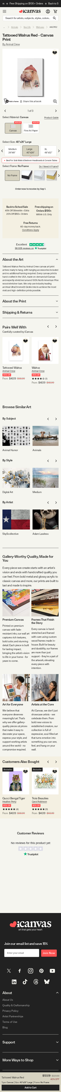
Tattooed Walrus (12, 367)
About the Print (14, 301)
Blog (4, 1027)
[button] (13, 128)
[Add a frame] (11, 101)
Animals (14, 27)
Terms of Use (9, 1021)
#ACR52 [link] (53, 27)
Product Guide (51, 117)
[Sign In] (48, 11)
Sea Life (27, 27)
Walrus (36, 367)
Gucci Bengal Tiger (13, 798)
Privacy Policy (10, 1010)
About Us (7, 999)
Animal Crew (8, 371)
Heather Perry (9, 801)
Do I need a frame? (49, 166)
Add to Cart (30, 1087)
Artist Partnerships (12, 1016)
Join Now (49, 953)
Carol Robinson (39, 801)
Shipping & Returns (17, 312)
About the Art (12, 259)
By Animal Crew (11, 44)
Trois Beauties (40, 798)
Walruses (40, 27)
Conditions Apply (30, 230)
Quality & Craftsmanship (16, 1005)
